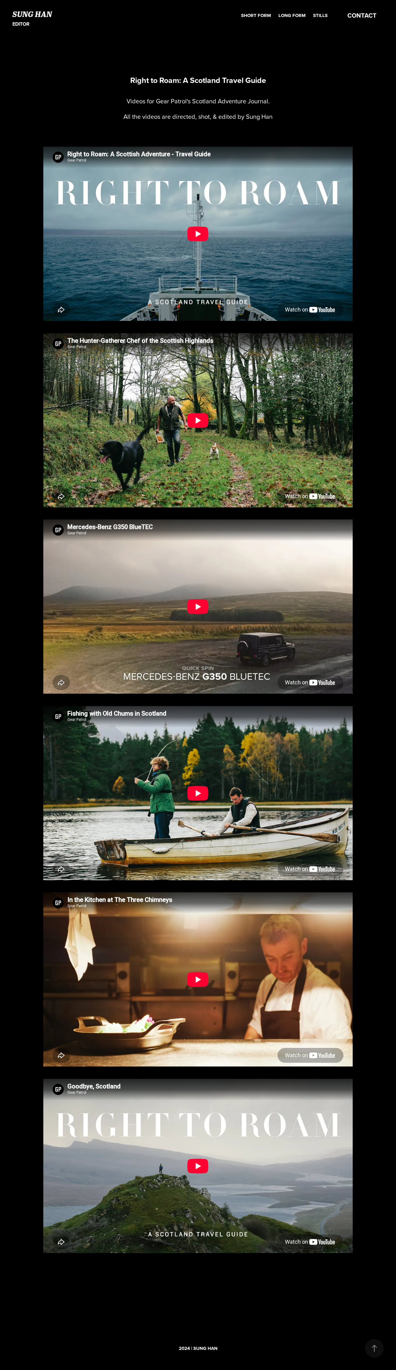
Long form (292, 15)
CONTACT (362, 15)
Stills (320, 15)
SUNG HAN (32, 14)
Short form (256, 15)
